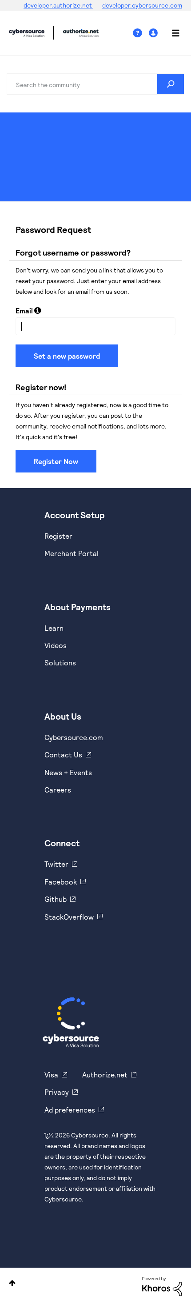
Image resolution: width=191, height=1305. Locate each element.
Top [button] (12, 1283)
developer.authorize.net (58, 5)
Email (24, 310)
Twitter (56, 864)
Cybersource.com (73, 737)
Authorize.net (104, 1074)
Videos (55, 645)
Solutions (60, 662)
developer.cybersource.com (142, 5)
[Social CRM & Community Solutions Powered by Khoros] (162, 1285)
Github (55, 899)
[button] (37, 310)
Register (58, 536)
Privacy (56, 1092)
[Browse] (171, 33)
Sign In (154, 33)
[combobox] (95, 84)
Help (141, 33)
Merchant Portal (71, 553)
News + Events (68, 772)
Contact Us (63, 754)
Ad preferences (69, 1109)
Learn (54, 628)
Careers (57, 789)
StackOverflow (69, 917)
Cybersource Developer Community (26, 33)
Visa (51, 1074)
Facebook (60, 881)
